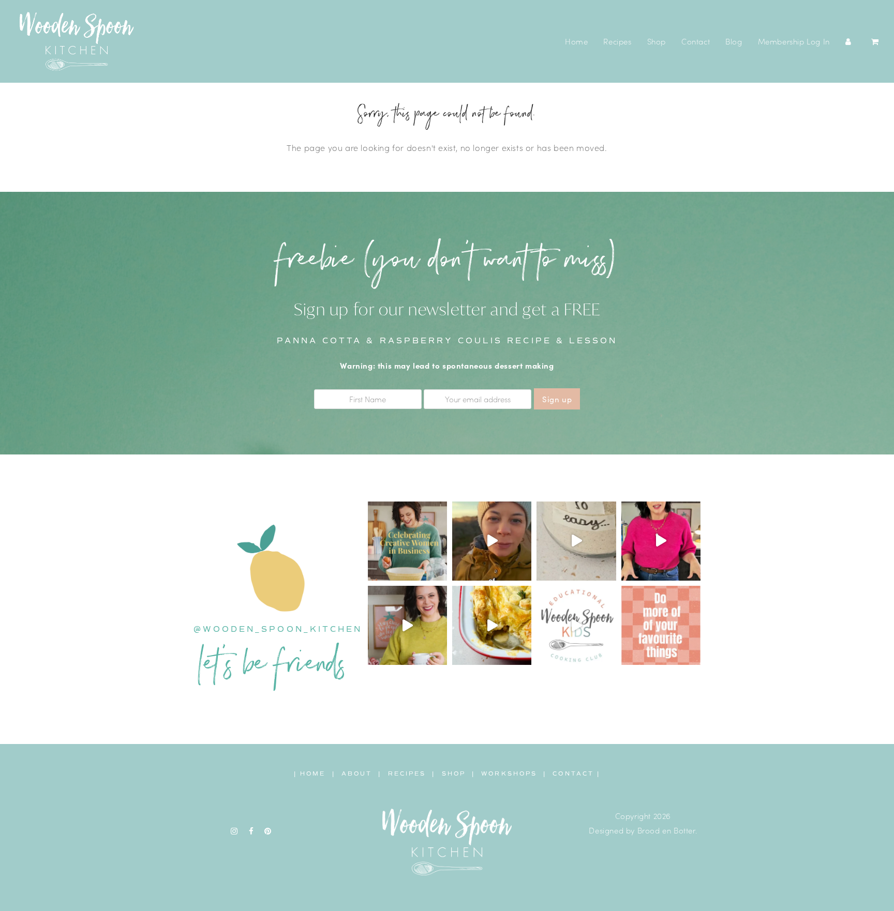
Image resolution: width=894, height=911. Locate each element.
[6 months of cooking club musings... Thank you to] (576, 625)
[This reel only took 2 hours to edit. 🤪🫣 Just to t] (661, 541)
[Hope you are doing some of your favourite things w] (661, 625)
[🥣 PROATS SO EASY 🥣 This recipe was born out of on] (576, 541)
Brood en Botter (666, 830)
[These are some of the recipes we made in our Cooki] (491, 625)
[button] (874, 41)
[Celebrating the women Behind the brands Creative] (407, 541)
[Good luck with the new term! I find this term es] (407, 625)
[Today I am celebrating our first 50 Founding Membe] (491, 541)
